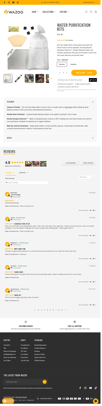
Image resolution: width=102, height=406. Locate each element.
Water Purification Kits (12, 206)
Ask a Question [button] (71, 163)
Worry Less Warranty (10, 357)
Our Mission (24, 348)
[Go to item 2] (18, 78)
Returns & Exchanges (10, 351)
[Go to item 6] (39, 78)
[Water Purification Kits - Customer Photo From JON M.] (43, 164)
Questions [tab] (22, 173)
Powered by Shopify (21, 397)
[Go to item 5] (29, 78)
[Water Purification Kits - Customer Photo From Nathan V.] (28, 164)
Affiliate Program (39, 360)
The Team (24, 351)
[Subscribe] (45, 382)
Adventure (62, 64)
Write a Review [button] (88, 163)
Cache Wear (68, 107)
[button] (91, 210)
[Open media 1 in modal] (28, 47)
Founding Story (25, 345)
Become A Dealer (39, 354)
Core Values (24, 354)
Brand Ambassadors (40, 345)
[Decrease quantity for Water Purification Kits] (59, 73)
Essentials (73, 64)
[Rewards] (8, 401)
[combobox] (90, 2)
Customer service (26, 326)
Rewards (37, 351)
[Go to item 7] (50, 78)
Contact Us (7, 345)
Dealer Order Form (40, 357)
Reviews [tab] (9, 173)
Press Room (24, 357)
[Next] (48, 51)
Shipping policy (30, 400)
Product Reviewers (40, 348)
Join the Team (25, 360)
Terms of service (22, 400)
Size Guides (7, 360)
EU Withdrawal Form (9, 354)
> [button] (65, 310)
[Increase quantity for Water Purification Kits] (67, 73)
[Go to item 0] (8, 78)
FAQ (5, 348)
